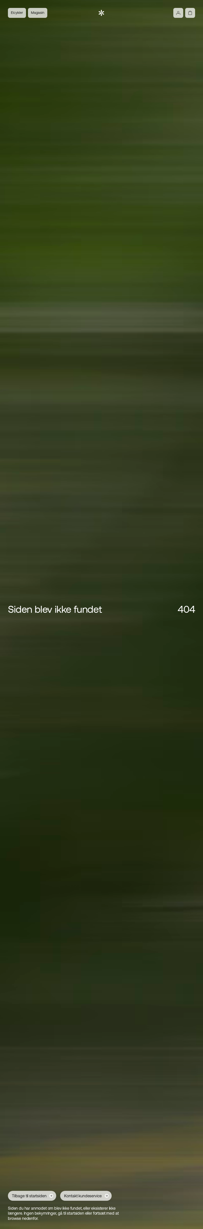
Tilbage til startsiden (29, 1196)
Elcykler (17, 13)
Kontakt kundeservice (83, 1196)
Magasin (37, 13)
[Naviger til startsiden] (101, 13)
